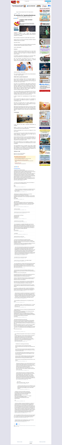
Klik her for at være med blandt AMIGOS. (19, 153)
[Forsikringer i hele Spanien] (17, 6)
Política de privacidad (42, 441)
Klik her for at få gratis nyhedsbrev (19, 154)
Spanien (15, 13)
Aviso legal (31, 441)
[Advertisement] (24, 9)
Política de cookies (19, 441)
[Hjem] (13, 2)
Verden (19, 13)
